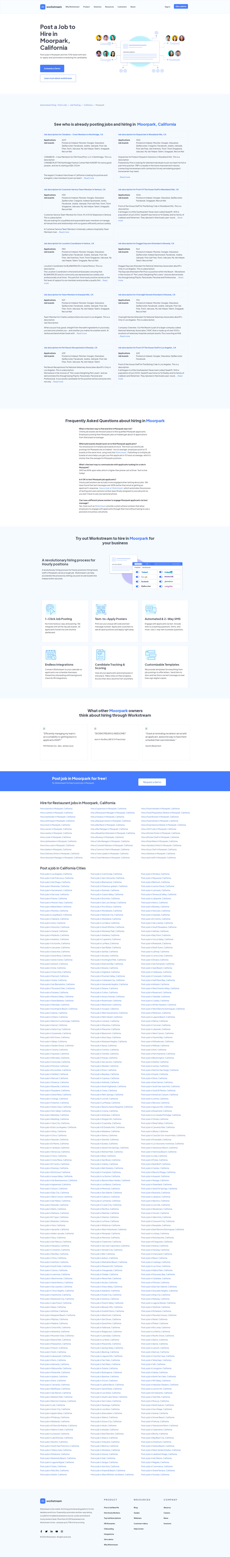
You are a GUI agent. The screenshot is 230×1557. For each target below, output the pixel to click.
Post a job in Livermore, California (55, 1274)
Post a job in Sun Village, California (156, 1409)
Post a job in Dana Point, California (106, 1323)
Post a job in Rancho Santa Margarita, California (112, 1107)
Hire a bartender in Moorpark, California (57, 816)
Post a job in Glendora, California (105, 1025)
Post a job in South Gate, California (55, 1266)
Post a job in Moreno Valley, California (56, 996)
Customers (122, 7)
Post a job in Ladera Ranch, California (107, 1384)
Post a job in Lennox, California (155, 1066)
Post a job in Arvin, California (153, 1049)
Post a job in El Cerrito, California (155, 919)
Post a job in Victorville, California (55, 943)
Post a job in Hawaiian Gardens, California (159, 1384)
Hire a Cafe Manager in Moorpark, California (110, 841)
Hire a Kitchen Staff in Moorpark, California (160, 837)
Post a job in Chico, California (53, 1135)
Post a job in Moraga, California (155, 1180)
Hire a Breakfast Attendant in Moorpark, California (113, 833)
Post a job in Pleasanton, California (55, 1344)
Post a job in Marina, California (154, 1021)
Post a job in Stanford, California (155, 1307)
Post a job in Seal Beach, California (156, 968)
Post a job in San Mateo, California (55, 1201)
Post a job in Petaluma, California (54, 1454)
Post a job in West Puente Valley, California (160, 988)
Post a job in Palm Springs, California (107, 1094)
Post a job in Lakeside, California (155, 1029)
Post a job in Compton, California (55, 1250)
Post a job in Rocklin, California (54, 1442)
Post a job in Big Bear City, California (157, 1437)
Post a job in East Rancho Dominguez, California (162, 1229)
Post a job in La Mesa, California (105, 943)
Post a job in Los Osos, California (155, 1266)
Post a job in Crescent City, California (158, 1221)
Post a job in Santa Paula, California (106, 1388)
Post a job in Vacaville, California (54, 1229)
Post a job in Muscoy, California (155, 1401)
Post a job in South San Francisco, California (59, 1446)
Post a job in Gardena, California (105, 935)
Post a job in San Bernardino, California (57, 984)
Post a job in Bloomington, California (157, 1058)
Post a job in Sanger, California (104, 1462)
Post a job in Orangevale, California (106, 1270)
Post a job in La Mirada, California (105, 1102)
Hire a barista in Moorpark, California (56, 808)
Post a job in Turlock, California (53, 1188)
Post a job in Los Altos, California (105, 1409)
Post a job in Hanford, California (54, 1262)
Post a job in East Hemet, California (157, 1082)
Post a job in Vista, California (52, 1225)
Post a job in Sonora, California (104, 1454)
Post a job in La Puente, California (105, 1201)
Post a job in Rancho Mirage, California (158, 1172)
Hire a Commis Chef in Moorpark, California (110, 849)
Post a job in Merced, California (54, 1078)
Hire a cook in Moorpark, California (55, 837)
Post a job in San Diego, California (55, 882)
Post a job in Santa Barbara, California (56, 1000)
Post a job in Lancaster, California (55, 947)
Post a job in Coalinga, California (155, 1262)
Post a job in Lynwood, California (54, 1433)
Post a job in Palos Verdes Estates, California (161, 1450)
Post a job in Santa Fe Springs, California (159, 1188)
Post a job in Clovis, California (53, 1156)
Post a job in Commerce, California (156, 1466)
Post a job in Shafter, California (154, 1062)
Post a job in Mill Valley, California (156, 1380)
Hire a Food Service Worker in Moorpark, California (163, 825)
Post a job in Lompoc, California (105, 1021)
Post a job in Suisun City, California (106, 1421)
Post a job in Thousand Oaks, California (57, 988)
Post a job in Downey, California (54, 1168)
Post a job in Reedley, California (105, 1074)
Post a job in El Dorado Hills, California (107, 1127)
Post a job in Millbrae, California (155, 1045)
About (132, 7)
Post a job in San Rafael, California (106, 947)
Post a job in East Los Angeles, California (58, 1127)
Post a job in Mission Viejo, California (56, 902)
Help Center (139, 1529)
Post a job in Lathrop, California (155, 951)
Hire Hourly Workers (112, 1513)
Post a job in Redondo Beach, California (58, 1458)
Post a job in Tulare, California (53, 1466)
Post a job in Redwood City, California (57, 1299)
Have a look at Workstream (111, 488)
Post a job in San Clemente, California (107, 878)
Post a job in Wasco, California (104, 1437)
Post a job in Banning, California (105, 1352)
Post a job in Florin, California (103, 1070)
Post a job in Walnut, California (104, 1417)
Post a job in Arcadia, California (104, 955)
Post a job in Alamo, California (154, 1339)
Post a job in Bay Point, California (155, 935)
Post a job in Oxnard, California (54, 931)
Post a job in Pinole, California (154, 1160)
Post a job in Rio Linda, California (155, 1327)
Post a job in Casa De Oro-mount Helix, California (163, 1135)
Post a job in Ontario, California (54, 1017)
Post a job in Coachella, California (106, 1123)
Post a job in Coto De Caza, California (158, 1356)
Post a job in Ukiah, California (103, 1425)
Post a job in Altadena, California (105, 1131)
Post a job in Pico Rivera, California (106, 906)
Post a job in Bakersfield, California (55, 906)
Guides (137, 1513)
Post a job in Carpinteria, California (156, 1429)
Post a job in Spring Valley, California (107, 1348)
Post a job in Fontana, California (54, 992)
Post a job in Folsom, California (54, 1348)
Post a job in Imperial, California (155, 1176)
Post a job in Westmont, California (106, 1315)
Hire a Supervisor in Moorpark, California (108, 808)
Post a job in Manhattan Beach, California (109, 1262)
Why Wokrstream (111, 1545)
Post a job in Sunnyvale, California (55, 1062)
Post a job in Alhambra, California (54, 1331)
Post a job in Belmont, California (155, 882)
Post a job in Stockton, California (54, 927)
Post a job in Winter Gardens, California (158, 1004)
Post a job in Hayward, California (54, 1053)
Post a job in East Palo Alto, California (107, 1433)
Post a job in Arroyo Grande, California (107, 996)
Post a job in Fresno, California (53, 898)
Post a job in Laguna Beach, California (158, 1017)
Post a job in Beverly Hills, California (106, 1307)
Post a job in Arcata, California (104, 1282)
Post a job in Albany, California (154, 1131)
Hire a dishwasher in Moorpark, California (58, 841)
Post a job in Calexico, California (105, 1196)
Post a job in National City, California (107, 915)
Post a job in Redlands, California (54, 1421)
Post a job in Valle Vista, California (156, 1217)
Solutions (97, 7)
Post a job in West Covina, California (56, 1196)
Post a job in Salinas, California (53, 1013)
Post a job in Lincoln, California (104, 1098)
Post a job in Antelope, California (105, 1115)
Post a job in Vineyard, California (105, 1442)
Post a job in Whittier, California (54, 1311)
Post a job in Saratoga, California (105, 1405)
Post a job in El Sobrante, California (156, 1393)
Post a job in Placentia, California (105, 1029)
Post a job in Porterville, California (55, 1372)
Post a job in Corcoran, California (155, 1025)
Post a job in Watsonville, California (55, 1368)
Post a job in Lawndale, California (105, 1335)
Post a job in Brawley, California (155, 906)
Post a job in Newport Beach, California (57, 1315)
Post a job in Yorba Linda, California (55, 1450)
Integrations (109, 1534)
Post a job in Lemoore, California (155, 890)
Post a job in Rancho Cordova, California (58, 1401)
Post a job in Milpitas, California (54, 1319)
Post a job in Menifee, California (54, 1254)
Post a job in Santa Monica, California (56, 1282)
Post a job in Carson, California (53, 1270)
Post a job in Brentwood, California (106, 882)
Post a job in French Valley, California (107, 1303)
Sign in (167, 7)
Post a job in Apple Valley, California (56, 1413)
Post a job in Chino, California (53, 1258)
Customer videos (141, 1523)
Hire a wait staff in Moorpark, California (158, 857)
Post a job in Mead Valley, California (157, 1123)
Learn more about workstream (58, 78)
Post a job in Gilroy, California (53, 1131)
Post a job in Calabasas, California (156, 972)
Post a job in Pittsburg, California (54, 1417)
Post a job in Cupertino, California (106, 939)
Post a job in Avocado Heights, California (159, 1290)
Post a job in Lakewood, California (55, 1356)
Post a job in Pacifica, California (105, 1209)
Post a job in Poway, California (104, 1058)
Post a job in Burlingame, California (106, 1372)
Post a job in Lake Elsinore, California (56, 1437)
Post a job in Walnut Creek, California (56, 1429)
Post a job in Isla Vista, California (105, 1466)
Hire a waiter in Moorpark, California (56, 833)
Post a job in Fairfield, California (54, 1074)
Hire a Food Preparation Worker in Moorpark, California (165, 812)
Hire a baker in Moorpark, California (55, 849)
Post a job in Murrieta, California (54, 910)
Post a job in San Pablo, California (105, 1364)
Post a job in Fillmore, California (155, 1282)
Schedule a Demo (52, 68)
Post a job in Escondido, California (55, 1070)
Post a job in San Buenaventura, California (58, 1180)
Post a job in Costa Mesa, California (56, 1160)
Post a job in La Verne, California (105, 1339)
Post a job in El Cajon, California (54, 1217)
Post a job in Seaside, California (54, 1139)
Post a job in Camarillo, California (55, 1384)
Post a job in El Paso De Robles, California (58, 1425)
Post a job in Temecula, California (55, 1151)
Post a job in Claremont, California (106, 1241)
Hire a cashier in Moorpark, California (56, 812)
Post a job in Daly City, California (54, 1192)
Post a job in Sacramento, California (56, 890)
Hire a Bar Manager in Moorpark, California (109, 829)
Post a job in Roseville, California (54, 1086)
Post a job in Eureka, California (104, 1143)
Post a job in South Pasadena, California (158, 927)
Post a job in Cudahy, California (155, 1000)
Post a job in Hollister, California (105, 1082)
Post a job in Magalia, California (155, 1462)
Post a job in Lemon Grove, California (157, 886)
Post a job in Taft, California (153, 1364)
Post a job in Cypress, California (105, 1078)
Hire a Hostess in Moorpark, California (107, 816)
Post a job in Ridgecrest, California (106, 1331)
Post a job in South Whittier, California (107, 927)
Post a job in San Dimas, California (106, 1319)
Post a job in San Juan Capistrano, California (110, 1245)
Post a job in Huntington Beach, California (58, 1008)
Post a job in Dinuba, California (154, 959)
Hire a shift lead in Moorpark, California (57, 821)
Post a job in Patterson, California (156, 1013)
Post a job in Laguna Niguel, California (57, 1462)
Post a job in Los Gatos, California (106, 1393)
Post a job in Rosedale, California (156, 1225)
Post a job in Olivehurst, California (156, 1442)
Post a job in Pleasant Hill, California (106, 1266)
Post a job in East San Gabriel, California (159, 1286)
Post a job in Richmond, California (55, 1172)
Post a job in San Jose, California (54, 894)
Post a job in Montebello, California (106, 910)
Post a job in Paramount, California (106, 1004)
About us (167, 1507)
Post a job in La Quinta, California (105, 1176)
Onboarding (109, 1529)
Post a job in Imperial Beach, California (108, 1470)
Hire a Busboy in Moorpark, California (107, 837)
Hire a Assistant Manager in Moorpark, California (61, 857)
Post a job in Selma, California (104, 1135)
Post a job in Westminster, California (56, 1278)
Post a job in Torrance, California (54, 1082)
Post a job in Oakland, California (54, 919)
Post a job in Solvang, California (155, 1250)
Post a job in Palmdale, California (54, 1058)
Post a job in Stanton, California (104, 1217)
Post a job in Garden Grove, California (57, 1045)
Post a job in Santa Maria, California (55, 1094)
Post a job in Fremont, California (54, 976)
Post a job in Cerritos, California (105, 1049)
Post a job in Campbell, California (106, 1172)
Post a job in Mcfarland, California (156, 1311)
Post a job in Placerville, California (106, 1344)
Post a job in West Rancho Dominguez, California (163, 1008)
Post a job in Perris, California (53, 1360)
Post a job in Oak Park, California (155, 1397)
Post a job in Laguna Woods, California (158, 1303)
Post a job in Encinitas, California (105, 898)
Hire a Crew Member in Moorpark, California (110, 857)
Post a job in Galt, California (103, 1458)
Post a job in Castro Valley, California (107, 894)
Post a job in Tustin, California (53, 1352)
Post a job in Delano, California (104, 988)
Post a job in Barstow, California (105, 1376)
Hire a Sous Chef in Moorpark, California (159, 849)
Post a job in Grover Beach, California (157, 1417)
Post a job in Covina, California (104, 1111)
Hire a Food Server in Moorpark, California (159, 821)
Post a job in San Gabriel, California (106, 1192)
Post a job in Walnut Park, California (156, 1270)
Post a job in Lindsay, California (155, 1233)
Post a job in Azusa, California (104, 1045)
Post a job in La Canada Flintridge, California (161, 1115)
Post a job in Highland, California (105, 972)
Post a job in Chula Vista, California (55, 972)
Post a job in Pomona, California (54, 1066)
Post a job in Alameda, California (54, 1364)
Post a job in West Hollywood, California (108, 1229)
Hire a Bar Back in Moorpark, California (108, 825)
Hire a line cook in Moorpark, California (57, 845)
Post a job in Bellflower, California (55, 1388)
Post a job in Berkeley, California (54, 1115)
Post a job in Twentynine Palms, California (159, 1425)
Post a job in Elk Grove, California (54, 1037)
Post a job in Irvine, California (53, 968)
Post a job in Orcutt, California (104, 1380)
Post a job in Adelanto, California (105, 1290)
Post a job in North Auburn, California (157, 1405)
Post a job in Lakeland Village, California (159, 1454)
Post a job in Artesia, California (154, 1245)
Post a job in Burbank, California (54, 1221)
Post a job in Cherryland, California (156, 1254)
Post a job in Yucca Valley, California (157, 939)
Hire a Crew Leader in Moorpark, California (109, 853)
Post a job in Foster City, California (106, 1294)
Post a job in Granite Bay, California (156, 1037)
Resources (109, 7)
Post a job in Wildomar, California (105, 1225)
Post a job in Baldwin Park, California (56, 1397)
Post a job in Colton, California (104, 992)
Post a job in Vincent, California (155, 1213)
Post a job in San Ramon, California (55, 1393)
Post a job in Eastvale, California (105, 890)
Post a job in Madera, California (54, 1323)
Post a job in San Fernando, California (157, 964)
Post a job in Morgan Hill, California (106, 1119)
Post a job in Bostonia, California (155, 1192)
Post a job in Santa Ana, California (55, 951)
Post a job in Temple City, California (106, 1250)
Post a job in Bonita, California (154, 1433)
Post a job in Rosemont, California (156, 992)
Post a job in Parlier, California (154, 1319)
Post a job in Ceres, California (104, 1090)
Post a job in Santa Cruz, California (55, 1029)
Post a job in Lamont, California (155, 1348)
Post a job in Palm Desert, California (106, 1017)
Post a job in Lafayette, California (156, 898)
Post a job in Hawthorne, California (55, 1294)
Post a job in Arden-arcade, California (57, 1233)
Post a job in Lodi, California (52, 1405)
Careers (167, 1513)
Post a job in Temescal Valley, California (158, 894)
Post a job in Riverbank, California (156, 943)
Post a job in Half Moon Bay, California (158, 980)
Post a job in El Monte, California (54, 1143)
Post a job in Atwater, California (104, 1429)
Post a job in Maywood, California (156, 878)
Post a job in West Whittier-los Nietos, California (112, 1474)
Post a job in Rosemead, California (106, 1000)
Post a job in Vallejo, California (53, 1041)
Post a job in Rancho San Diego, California (159, 1070)
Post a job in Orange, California (54, 1098)
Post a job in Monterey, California (105, 1450)
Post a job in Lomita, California (154, 1098)
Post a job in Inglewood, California (55, 1184)
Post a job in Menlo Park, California (106, 1278)
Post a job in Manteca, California (54, 1213)
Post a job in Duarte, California (154, 1074)
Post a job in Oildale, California (104, 1274)
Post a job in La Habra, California (105, 923)
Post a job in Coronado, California (156, 976)
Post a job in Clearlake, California (156, 1278)
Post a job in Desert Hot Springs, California (110, 1147)
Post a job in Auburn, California (104, 1258)
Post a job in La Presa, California (105, 1221)
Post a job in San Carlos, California (106, 1401)
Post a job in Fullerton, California (54, 1102)
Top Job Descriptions (112, 1518)
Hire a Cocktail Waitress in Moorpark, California (112, 845)
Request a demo (152, 781)
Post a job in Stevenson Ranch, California (159, 1147)
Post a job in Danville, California (105, 1139)
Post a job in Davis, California (53, 1380)
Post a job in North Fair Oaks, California (158, 1376)
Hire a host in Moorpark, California (55, 825)
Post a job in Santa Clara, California (55, 1107)
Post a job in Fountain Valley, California (108, 976)
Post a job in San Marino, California (156, 1458)
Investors (167, 1523)
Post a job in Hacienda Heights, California (109, 984)
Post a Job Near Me (111, 1507)
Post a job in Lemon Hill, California (156, 1388)
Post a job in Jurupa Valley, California (56, 1176)
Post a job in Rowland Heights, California (109, 1041)
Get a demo (180, 6)
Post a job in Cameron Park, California (158, 1127)
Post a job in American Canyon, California (159, 1094)
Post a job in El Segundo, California (156, 1241)
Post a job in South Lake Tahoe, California (109, 1397)
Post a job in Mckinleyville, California (157, 1237)
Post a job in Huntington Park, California (108, 959)
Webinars (137, 1518)
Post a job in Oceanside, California (55, 1033)
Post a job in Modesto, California (54, 935)
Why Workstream (72, 7)
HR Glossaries (109, 1523)
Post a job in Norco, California (154, 902)
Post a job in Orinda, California (154, 1119)
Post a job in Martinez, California (105, 1213)
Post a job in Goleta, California (104, 1368)
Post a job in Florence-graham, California (109, 886)
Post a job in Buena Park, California (55, 1339)
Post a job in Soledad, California (155, 915)
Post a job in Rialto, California (53, 1209)
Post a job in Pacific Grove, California (157, 1335)
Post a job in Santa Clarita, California (56, 959)
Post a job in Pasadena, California (55, 1090)
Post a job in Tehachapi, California (156, 1360)
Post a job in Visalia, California (53, 980)
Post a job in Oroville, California (104, 1053)
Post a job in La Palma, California (155, 1331)
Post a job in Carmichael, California (106, 874)
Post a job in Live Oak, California (155, 1205)
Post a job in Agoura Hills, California (157, 1107)
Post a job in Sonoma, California (105, 1299)
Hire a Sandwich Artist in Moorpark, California (161, 845)
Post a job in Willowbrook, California (157, 1041)
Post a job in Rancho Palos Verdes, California (110, 1180)
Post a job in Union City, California (55, 1409)
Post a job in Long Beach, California (56, 915)
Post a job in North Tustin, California (156, 947)
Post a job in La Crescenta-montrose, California (162, 1143)
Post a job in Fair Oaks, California (105, 1360)
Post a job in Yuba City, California (54, 1123)
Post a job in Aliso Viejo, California (106, 1037)
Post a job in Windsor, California (155, 874)
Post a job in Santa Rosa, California (55, 955)
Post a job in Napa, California (53, 1307)
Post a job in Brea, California (103, 1156)
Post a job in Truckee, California (155, 1474)
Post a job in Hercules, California (155, 910)
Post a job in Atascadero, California (106, 1413)
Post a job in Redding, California (54, 1119)
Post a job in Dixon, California (154, 1078)
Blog (136, 1507)
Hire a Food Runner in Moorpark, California (160, 816)
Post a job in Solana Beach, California (157, 1446)
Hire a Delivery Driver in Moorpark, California (59, 853)
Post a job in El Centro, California (54, 1164)
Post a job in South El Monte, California (158, 1090)
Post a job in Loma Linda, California (156, 955)
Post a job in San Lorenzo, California (157, 923)
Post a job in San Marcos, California (55, 1241)
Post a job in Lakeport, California (155, 1196)
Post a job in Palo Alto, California (54, 1470)
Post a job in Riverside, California (54, 886)
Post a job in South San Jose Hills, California (160, 1086)
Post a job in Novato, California (104, 968)
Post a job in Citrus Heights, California (57, 1290)
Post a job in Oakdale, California (155, 996)
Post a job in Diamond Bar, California (107, 964)
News (166, 1518)
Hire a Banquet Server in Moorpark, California (111, 821)
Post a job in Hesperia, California (54, 1245)
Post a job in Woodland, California (106, 919)
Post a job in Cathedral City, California (108, 980)
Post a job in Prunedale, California (156, 1139)
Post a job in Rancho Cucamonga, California (59, 1021)
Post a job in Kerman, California (155, 1352)
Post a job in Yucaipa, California (105, 1008)
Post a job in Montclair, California (105, 1188)
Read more (89, 178)
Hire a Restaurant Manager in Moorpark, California (113, 812)
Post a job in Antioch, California (54, 964)
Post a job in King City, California (155, 1294)
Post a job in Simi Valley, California (55, 1111)
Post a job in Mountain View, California (57, 1335)
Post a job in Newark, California (104, 1066)
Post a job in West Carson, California (157, 1033)
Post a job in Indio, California (52, 923)
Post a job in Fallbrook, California (105, 1327)
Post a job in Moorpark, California (105, 1233)
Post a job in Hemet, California (53, 1025)
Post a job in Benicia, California (104, 1446)
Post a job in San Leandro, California (56, 1286)
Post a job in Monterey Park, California (107, 931)
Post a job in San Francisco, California (56, 878)
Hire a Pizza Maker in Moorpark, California (159, 841)
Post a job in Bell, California (103, 1254)
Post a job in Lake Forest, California (55, 1303)
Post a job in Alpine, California (154, 1344)
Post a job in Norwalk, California (54, 1205)
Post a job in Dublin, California (53, 1474)
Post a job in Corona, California (54, 1049)
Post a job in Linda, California (154, 1156)
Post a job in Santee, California (104, 951)
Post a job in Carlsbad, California (54, 1147)
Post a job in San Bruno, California (105, 1160)
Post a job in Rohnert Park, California (107, 1151)
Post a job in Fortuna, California (155, 1421)
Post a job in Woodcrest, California (156, 1209)
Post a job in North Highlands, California (108, 1086)
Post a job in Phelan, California (154, 1323)
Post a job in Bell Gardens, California (107, 1168)
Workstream (121, 452)
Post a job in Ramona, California (155, 1102)
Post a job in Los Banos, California (106, 1184)
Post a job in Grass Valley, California (106, 1286)
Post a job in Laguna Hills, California (106, 1356)
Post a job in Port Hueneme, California (158, 1053)
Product (86, 7)
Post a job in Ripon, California (154, 1258)
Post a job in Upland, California (53, 1376)
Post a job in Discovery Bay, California (158, 1274)
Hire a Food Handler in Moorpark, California (160, 808)
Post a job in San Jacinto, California (106, 1062)
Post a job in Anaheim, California (54, 939)
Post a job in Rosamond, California (156, 1111)
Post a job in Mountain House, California (158, 1315)
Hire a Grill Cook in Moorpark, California (158, 829)
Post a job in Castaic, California (155, 1168)
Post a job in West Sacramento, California (109, 1013)
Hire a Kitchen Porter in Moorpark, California (160, 833)
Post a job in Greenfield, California (156, 1184)
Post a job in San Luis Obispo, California (108, 902)
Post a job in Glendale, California (54, 1004)
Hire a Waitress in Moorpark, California (158, 853)
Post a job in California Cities (63, 868)
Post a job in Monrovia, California (105, 1237)
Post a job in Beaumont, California (106, 1033)
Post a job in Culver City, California (106, 1205)
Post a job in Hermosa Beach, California (158, 1151)
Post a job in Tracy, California (53, 1237)
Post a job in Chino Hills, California (55, 1327)
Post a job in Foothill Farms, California (107, 1311)
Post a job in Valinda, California (155, 931)
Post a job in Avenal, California (154, 1413)
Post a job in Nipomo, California (155, 1201)
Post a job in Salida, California (154, 1372)
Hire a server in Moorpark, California (56, 829)
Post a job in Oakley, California (104, 1164)
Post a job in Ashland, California (155, 984)
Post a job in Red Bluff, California (155, 1164)
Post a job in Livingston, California (156, 1368)
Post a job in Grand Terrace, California (158, 1470)
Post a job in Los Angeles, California (56, 874)
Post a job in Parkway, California (155, 1299)
